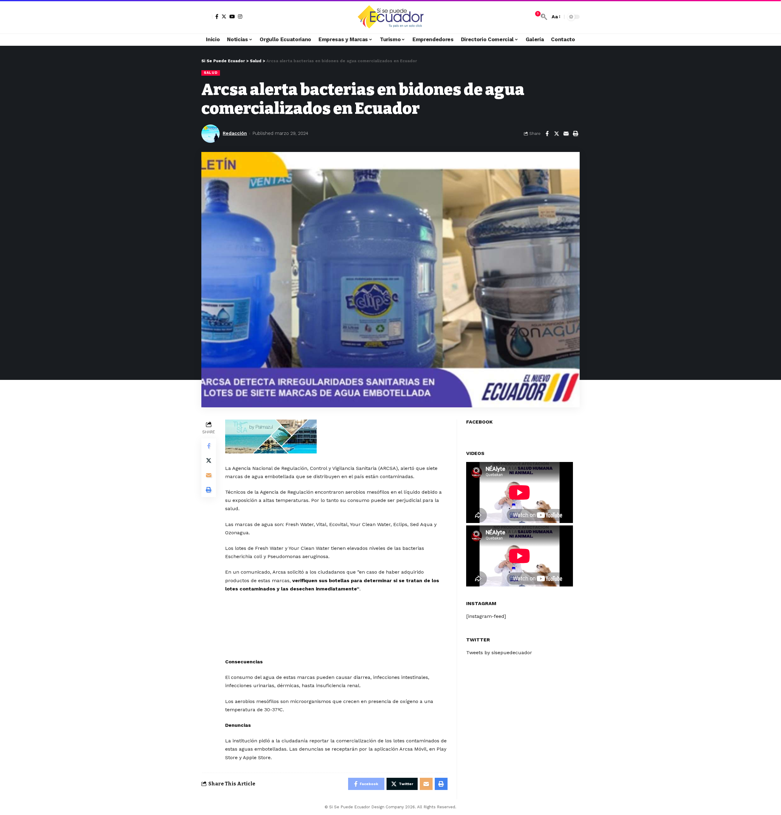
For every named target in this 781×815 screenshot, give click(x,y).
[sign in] (207, 17)
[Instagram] (240, 16)
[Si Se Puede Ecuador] (390, 17)
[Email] (566, 134)
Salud (211, 72)
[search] (544, 17)
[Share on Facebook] (547, 134)
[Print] (575, 134)
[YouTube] (232, 16)
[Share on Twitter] (556, 134)
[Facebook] (217, 16)
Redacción (235, 133)
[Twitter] (224, 16)
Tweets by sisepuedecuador (499, 652)
